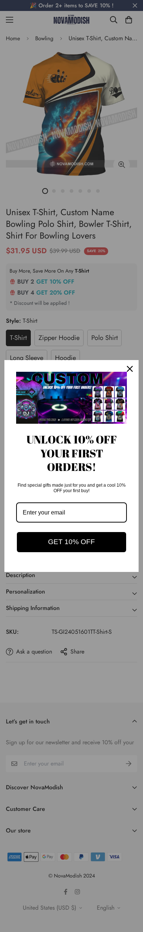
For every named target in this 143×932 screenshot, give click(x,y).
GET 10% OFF (71, 542)
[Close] (130, 369)
